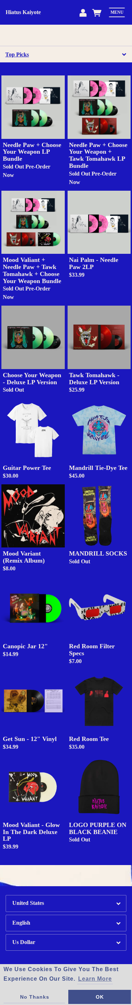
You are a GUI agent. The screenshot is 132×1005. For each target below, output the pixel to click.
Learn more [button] (95, 979)
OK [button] (100, 997)
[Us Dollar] (66, 942)
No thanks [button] (34, 997)
